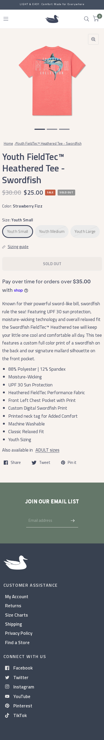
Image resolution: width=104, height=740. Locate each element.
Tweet (44, 462)
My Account (16, 596)
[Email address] (72, 520)
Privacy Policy (18, 633)
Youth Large (84, 231)
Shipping (13, 624)
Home (8, 143)
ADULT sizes (47, 449)
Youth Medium (52, 231)
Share (16, 462)
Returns (13, 605)
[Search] (86, 19)
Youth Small (17, 231)
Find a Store (17, 642)
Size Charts (16, 614)
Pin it (72, 462)
